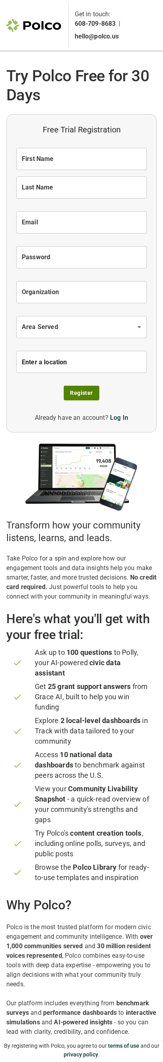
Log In (119, 417)
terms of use (123, 1046)
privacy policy (81, 1054)
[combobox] (81, 327)
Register (81, 393)
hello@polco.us (97, 36)
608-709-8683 (95, 23)
